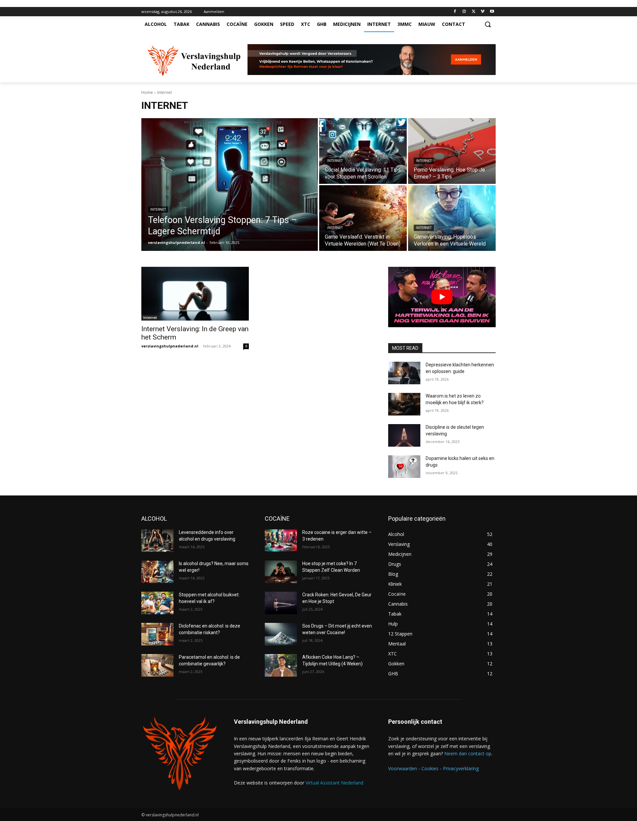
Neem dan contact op (467, 753)
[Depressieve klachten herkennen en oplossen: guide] (404, 373)
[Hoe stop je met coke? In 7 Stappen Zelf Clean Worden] (281, 571)
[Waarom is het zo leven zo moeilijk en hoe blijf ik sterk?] (404, 404)
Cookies (430, 768)
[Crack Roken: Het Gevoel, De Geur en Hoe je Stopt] (281, 603)
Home (147, 92)
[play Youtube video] (442, 297)
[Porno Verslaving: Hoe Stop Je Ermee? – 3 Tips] (452, 151)
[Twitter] (473, 12)
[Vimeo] (482, 12)
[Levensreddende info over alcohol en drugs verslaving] (157, 540)
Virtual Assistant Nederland (334, 783)
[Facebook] (455, 12)
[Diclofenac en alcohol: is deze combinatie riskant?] (157, 634)
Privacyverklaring (461, 768)
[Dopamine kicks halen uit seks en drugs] (404, 466)
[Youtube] (492, 12)
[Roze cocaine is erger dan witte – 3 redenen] (281, 540)
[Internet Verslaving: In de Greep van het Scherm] (195, 294)
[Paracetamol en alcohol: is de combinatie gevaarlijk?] (157, 665)
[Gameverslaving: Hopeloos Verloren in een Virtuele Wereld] (452, 218)
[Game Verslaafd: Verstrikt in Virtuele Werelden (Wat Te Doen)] (363, 218)
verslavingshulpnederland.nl (169, 345)
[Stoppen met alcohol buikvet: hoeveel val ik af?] (157, 603)
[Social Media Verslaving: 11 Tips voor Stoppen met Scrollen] (363, 151)
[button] (488, 24)
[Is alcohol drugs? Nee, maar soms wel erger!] (157, 571)
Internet (158, 209)
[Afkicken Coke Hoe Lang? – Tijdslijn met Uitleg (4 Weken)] (281, 665)
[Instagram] (464, 12)
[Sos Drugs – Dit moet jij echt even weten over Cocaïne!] (281, 634)
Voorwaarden (402, 768)
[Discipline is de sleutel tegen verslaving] (404, 435)
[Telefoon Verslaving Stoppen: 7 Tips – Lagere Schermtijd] (229, 184)
